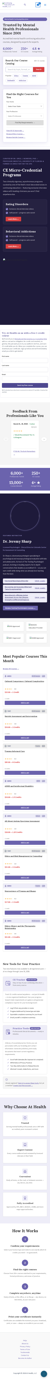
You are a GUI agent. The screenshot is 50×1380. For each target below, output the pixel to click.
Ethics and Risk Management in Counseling (23, 856)
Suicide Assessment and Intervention (21, 716)
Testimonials (25, 1352)
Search (38, 69)
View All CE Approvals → (15, 131)
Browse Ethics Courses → (15, 134)
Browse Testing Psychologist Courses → (20, 608)
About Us (25, 1343)
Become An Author (25, 1358)
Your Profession (11, 111)
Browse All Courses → (11, 669)
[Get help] (44, 1374)
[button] (25, 5)
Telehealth (11, 80)
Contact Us (25, 1355)
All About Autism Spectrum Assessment (22, 821)
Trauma (25, 76)
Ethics (16, 76)
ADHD (34, 76)
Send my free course (25, 385)
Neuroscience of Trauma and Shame (20, 891)
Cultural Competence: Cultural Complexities (24, 681)
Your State (10, 102)
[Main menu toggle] (45, 4)
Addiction (22, 80)
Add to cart (25, 703)
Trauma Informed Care (15, 751)
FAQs (25, 1340)
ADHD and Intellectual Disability (19, 786)
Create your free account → (23, 1086)
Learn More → (13, 219)
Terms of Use (25, 1349)
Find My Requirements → (25, 122)
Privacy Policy (25, 1346)
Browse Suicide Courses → (15, 137)
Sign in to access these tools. (28, 1083)
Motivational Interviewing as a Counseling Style (31, 339)
